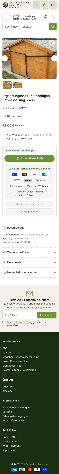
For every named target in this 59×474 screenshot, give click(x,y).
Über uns (7, 386)
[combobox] (29, 26)
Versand (7, 411)
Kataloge (7, 390)
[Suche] (52, 26)
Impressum (8, 450)
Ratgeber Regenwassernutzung (20, 356)
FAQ (4, 348)
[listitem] (36, 5)
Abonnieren (46, 315)
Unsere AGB (9, 437)
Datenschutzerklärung (19, 322)
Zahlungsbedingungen (15, 416)
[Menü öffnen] (6, 17)
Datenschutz (9, 441)
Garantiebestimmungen (16, 407)
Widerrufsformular (13, 420)
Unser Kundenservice (15, 361)
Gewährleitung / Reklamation (19, 369)
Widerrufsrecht (11, 445)
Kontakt (6, 352)
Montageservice (11, 365)
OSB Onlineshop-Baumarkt (34, 464)
